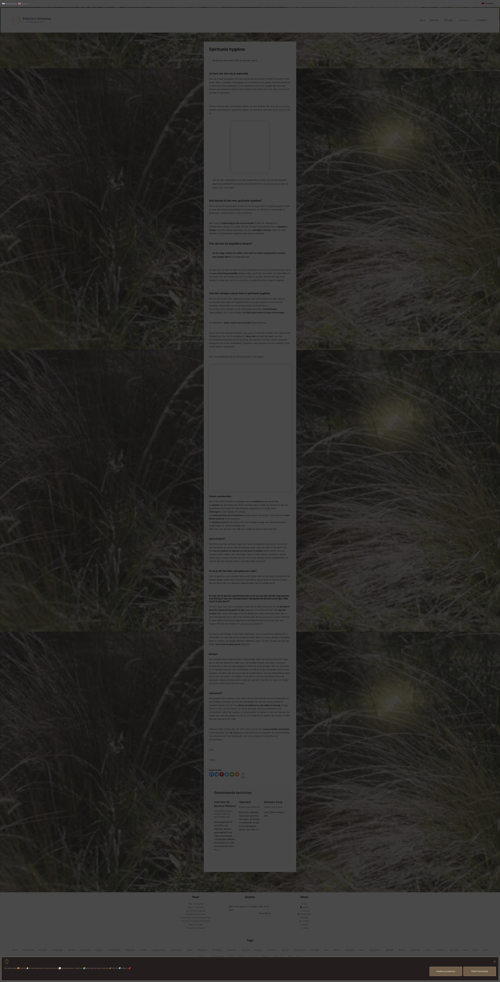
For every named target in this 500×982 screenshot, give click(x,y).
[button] (494, 961)
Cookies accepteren (445, 971)
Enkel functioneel (479, 971)
